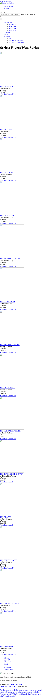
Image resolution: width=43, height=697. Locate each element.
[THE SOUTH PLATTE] (12, 558)
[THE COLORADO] (12, 84)
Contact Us (8, 667)
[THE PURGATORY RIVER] (12, 429)
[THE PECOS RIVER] (12, 300)
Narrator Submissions (16, 42)
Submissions (8, 669)
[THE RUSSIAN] (12, 127)
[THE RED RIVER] (11, 644)
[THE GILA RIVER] (12, 213)
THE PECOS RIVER (7, 302)
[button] (0, 16)
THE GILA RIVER (7, 215)
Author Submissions (16, 40)
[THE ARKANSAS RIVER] (12, 343)
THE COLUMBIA (7, 172)
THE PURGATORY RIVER (10, 431)
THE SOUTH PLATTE (8, 560)
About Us (7, 32)
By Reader (12, 30)
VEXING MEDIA (15, 684)
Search (2, 12)
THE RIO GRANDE (7, 388)
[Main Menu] (1, 19)
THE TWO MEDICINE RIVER (11, 474)
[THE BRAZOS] (12, 515)
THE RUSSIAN (6, 129)
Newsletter (8, 662)
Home (6, 658)
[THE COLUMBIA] (12, 170)
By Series (12, 24)
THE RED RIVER (6, 646)
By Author (12, 28)
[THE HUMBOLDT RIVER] (12, 257)
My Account (8, 7)
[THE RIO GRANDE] (12, 386)
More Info (3, 94)
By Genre (12, 26)
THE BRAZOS (5, 517)
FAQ (10, 38)
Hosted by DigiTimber (8, 686)
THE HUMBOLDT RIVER (10, 258)
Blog (6, 34)
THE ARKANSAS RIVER (10, 345)
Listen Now (11, 94)
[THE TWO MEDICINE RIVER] (12, 472)
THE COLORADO (7, 86)
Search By (8, 23)
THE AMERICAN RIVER (9, 603)
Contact (7, 36)
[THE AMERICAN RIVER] (12, 601)
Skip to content (5, 1)
